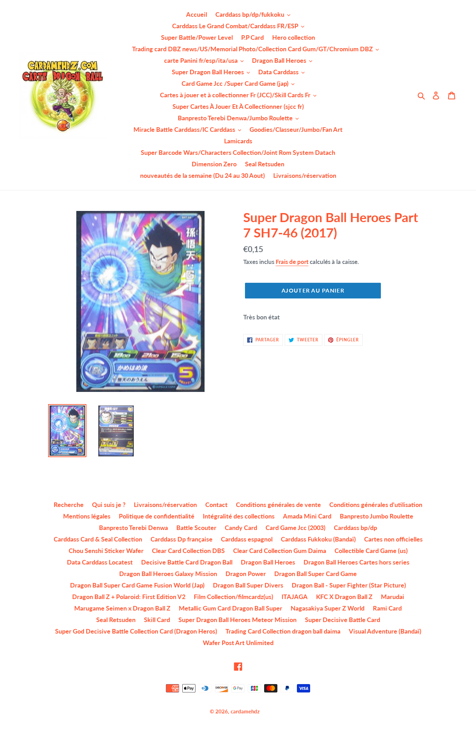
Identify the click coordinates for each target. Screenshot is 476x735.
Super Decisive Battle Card (342, 619)
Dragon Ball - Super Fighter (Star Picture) (349, 585)
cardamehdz (245, 711)
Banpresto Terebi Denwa (133, 527)
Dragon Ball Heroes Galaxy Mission (168, 573)
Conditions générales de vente (278, 504)
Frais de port (292, 261)
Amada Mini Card (307, 516)
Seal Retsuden (116, 619)
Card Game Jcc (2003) (295, 527)
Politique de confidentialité (156, 516)
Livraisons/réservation (165, 504)
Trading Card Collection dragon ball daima (282, 631)
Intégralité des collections (239, 516)
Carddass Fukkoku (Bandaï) (318, 539)
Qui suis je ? (108, 504)
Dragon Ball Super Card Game (315, 573)
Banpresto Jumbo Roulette (376, 516)
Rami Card (387, 608)
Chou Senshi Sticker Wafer (106, 550)
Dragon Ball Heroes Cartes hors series (356, 562)
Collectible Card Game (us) (371, 550)
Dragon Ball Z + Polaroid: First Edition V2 (128, 596)
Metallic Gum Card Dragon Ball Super (230, 608)
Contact (216, 504)
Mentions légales (86, 516)
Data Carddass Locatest (100, 562)
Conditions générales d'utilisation (375, 504)
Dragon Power (245, 573)
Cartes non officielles (393, 539)
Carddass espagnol (246, 539)
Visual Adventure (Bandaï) (385, 631)
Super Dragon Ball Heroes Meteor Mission (237, 619)
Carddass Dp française (182, 539)
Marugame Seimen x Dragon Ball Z (122, 608)
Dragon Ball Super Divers (248, 585)
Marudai (392, 596)
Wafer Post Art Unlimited (238, 642)
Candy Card (241, 527)
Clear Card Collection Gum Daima (279, 550)
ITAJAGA (295, 596)
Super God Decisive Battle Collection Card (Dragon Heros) (136, 631)
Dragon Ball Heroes (268, 562)
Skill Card (157, 619)
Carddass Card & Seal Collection (98, 539)
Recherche (69, 504)
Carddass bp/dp (355, 527)
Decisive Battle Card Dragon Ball (186, 562)
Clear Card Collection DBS (188, 550)
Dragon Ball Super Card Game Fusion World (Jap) (137, 585)
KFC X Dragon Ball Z (344, 596)
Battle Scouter (196, 527)
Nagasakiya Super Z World (327, 608)
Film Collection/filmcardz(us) (233, 596)
